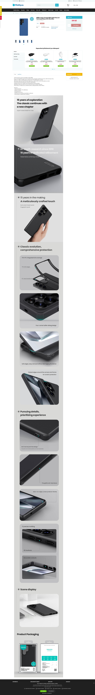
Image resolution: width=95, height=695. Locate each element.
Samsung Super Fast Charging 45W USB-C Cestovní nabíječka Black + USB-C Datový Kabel (75, 61)
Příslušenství (44, 10)
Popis (15, 74)
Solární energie (50, 10)
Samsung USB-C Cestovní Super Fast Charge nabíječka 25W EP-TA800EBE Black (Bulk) (32, 61)
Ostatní (61, 10)
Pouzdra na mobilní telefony (38, 13)
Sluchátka (15, 56)
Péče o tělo (38, 10)
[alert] (47, 688)
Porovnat (75, 28)
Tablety (27, 10)
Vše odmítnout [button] (51, 691)
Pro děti (56, 10)
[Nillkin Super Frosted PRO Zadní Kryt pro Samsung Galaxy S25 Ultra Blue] (24, 27)
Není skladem (76, 25)
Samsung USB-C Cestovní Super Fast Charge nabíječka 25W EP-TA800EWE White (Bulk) (46, 61)
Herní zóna (33, 10)
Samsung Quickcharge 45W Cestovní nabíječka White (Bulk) (60, 61)
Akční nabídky (66, 10)
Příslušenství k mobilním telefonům (24, 13)
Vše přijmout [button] (43, 691)
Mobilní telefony (16, 10)
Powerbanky (16, 59)
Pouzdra (32, 13)
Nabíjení (15, 51)
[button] (47, 693)
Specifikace (19, 74)
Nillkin (38, 23)
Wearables (23, 10)
